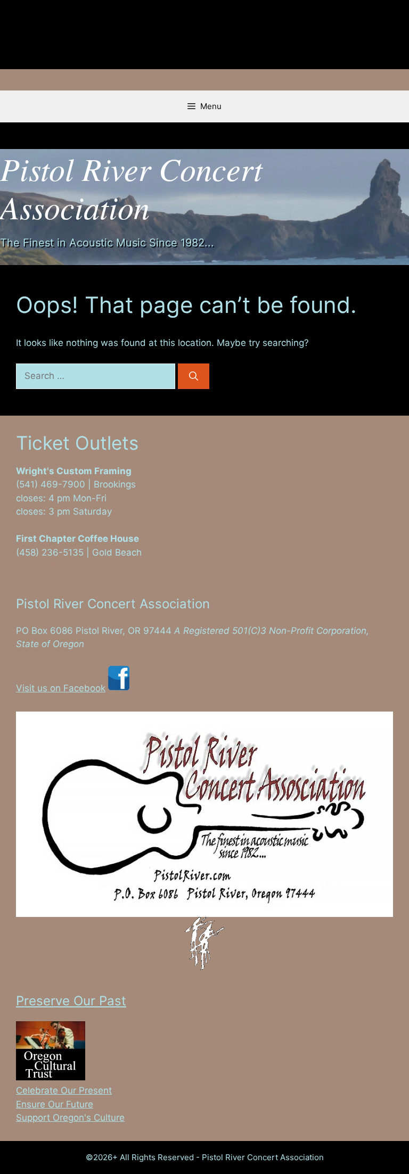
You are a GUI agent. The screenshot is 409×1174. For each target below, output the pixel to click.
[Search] (193, 376)
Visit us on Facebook (60, 688)
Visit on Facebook (54, 565)
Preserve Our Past (71, 1000)
